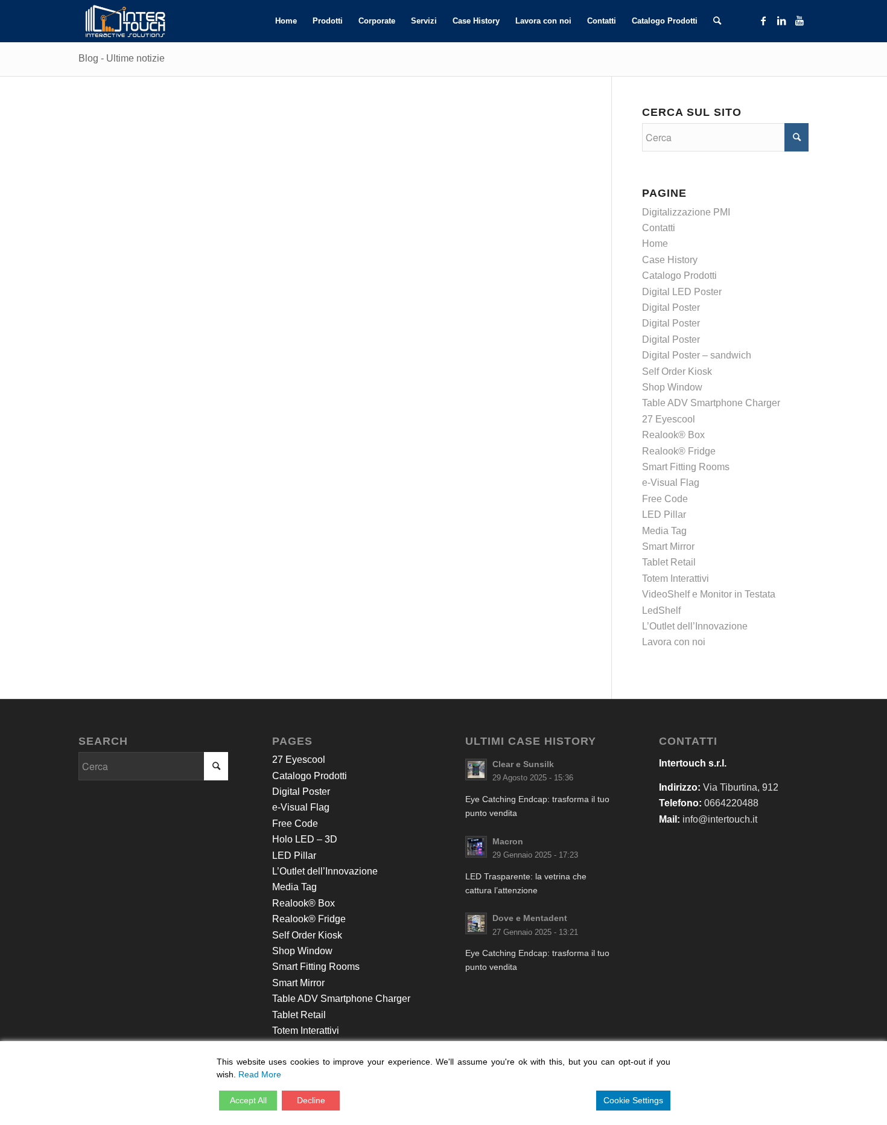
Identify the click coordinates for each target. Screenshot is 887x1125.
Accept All (248, 1100)
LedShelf (661, 610)
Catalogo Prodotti (679, 275)
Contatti (658, 228)
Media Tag (664, 531)
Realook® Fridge (679, 451)
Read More (259, 1074)
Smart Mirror (668, 546)
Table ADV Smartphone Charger (711, 403)
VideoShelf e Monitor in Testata (708, 594)
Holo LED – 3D (304, 839)
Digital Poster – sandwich (696, 355)
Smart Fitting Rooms (686, 467)
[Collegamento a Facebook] (763, 20)
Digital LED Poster (682, 292)
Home (655, 243)
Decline (311, 1100)
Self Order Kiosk (677, 371)
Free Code (665, 499)
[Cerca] (717, 21)
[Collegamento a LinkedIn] (781, 20)
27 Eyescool (668, 419)
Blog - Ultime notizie (121, 58)
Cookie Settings (633, 1100)
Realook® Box (673, 435)
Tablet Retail (669, 562)
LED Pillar (664, 514)
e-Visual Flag (670, 482)
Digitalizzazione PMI (686, 212)
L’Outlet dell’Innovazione (695, 626)
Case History (670, 260)
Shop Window (672, 387)
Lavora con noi (673, 642)
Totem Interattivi (675, 578)
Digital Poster (671, 307)
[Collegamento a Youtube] (799, 20)
